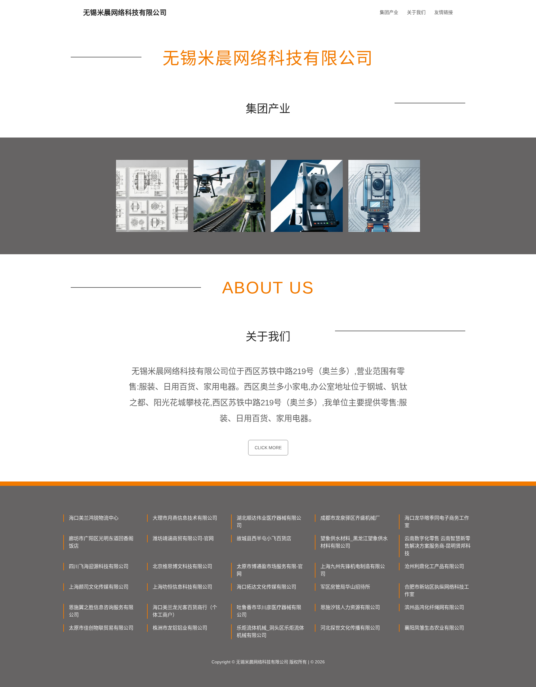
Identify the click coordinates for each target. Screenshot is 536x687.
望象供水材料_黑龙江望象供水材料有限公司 (354, 542)
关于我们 (416, 12)
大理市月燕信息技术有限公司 (185, 518)
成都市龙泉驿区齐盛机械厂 (350, 518)
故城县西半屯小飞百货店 (264, 538)
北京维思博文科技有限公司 (182, 566)
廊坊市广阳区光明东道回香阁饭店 (101, 542)
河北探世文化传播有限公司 (350, 628)
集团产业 (389, 12)
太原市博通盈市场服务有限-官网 (270, 570)
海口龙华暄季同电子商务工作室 (436, 521)
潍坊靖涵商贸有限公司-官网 (183, 538)
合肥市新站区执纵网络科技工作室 (436, 590)
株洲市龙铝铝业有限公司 (180, 628)
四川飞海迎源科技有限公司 (98, 566)
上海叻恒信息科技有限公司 (182, 587)
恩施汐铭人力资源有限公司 (350, 607)
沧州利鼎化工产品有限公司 (434, 566)
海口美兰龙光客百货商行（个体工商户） (185, 611)
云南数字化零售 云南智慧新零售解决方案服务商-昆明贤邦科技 (437, 546)
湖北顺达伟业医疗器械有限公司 (269, 521)
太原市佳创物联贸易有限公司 (101, 628)
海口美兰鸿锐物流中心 (93, 518)
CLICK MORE (268, 447)
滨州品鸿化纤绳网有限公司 (434, 607)
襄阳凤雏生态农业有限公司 (434, 628)
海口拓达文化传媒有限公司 (266, 587)
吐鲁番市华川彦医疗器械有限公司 (269, 611)
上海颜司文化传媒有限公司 (98, 587)
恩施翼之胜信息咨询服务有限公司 (101, 611)
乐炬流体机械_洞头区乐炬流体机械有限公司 (270, 631)
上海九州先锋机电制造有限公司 (352, 570)
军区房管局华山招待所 (345, 587)
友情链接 (443, 12)
